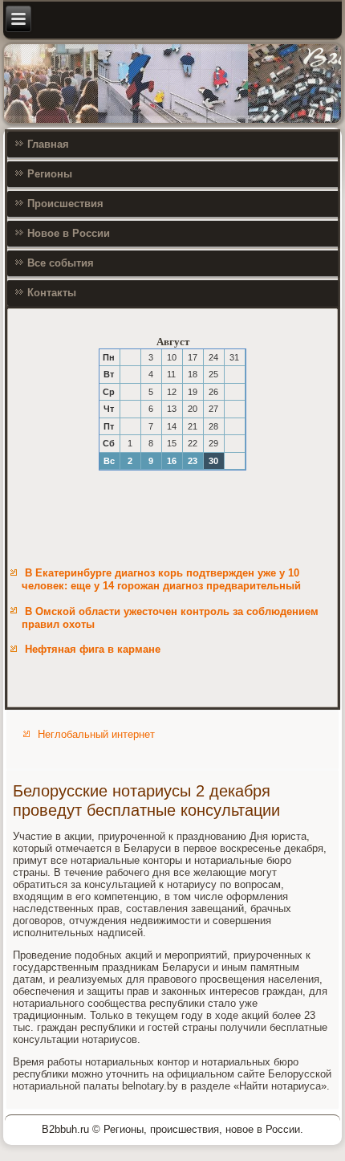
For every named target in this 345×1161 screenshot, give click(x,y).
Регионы (49, 174)
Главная (48, 144)
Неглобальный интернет (96, 734)
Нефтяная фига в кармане (92, 649)
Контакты (51, 293)
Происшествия (65, 204)
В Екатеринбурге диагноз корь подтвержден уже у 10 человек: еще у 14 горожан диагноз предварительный (161, 579)
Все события (60, 263)
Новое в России (68, 233)
